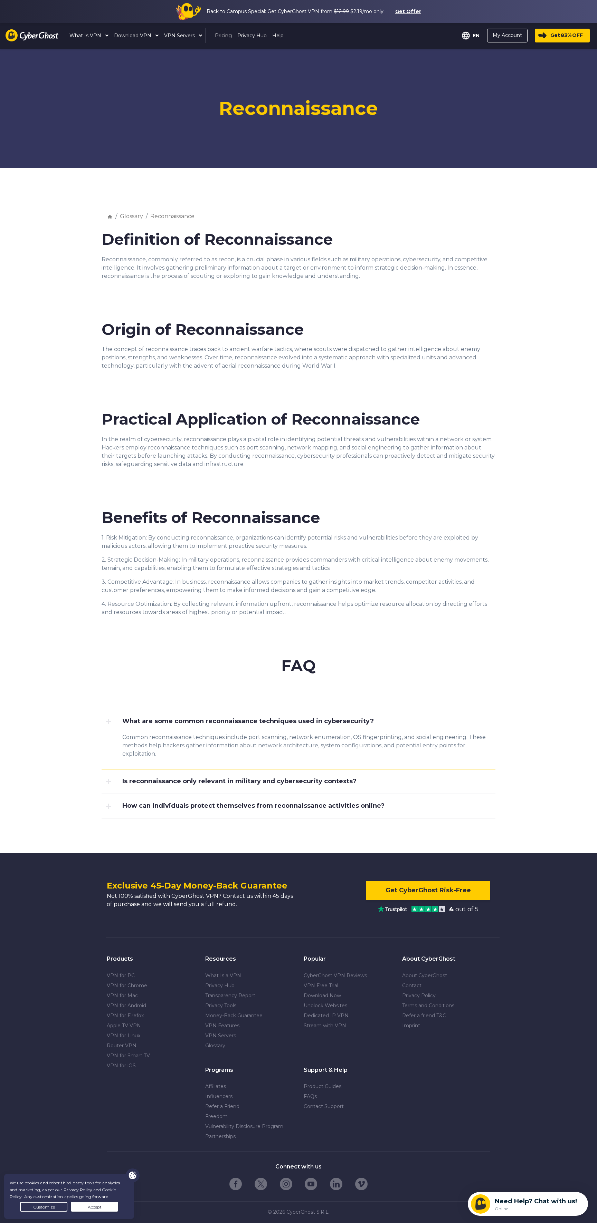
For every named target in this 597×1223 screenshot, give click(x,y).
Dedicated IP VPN (326, 1015)
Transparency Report (230, 995)
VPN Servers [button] (180, 35)
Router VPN (121, 1045)
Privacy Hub (220, 985)
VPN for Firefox (125, 1015)
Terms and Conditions (428, 1005)
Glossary (131, 216)
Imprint (411, 1025)
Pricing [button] (223, 35)
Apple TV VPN (124, 1025)
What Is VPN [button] (86, 35)
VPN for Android (126, 1005)
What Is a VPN (223, 975)
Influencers (219, 1096)
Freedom (216, 1116)
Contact (411, 985)
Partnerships (220, 1136)
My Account (507, 35)
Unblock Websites (325, 1005)
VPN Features (222, 1025)
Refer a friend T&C (424, 1015)
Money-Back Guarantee (234, 1015)
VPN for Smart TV (128, 1055)
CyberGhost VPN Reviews (335, 975)
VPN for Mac (122, 995)
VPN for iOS (121, 1065)
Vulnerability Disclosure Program (244, 1126)
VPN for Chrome (127, 985)
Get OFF (566, 35)
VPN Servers (220, 1035)
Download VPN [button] (133, 35)
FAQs (310, 1096)
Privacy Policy (419, 995)
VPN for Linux (123, 1035)
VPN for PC (121, 975)
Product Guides (322, 1086)
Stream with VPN (325, 1025)
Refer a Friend (222, 1106)
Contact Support (324, 1106)
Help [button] (278, 35)
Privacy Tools (220, 1005)
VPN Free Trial (321, 985)
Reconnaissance (172, 216)
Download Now (322, 995)
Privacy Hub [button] (252, 35)
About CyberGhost (424, 975)
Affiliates (215, 1086)
